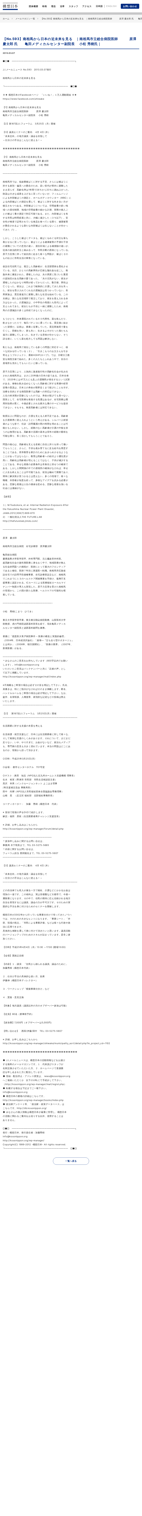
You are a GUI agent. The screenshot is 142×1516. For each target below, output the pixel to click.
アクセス (87, 6)
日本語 (99, 6)
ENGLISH (111, 6)
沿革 (62, 6)
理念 (53, 6)
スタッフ (73, 6)
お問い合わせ (130, 6)
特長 (44, 6)
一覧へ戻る (71, 1161)
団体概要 (33, 6)
